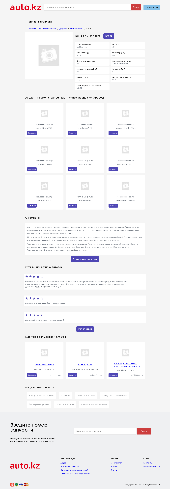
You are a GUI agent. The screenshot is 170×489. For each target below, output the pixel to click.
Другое (63, 29)
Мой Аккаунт (116, 463)
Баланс (114, 466)
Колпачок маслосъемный (94, 405)
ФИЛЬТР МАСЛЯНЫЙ (44, 364)
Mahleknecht (77, 29)
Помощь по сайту (151, 466)
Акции (63, 463)
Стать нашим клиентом (85, 259)
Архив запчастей (47, 29)
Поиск (136, 7)
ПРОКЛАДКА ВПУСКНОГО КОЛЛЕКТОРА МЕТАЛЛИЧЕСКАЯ (126, 365)
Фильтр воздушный (39, 405)
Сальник (65, 396)
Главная (32, 29)
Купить (108, 36)
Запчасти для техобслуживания (75, 473)
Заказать (32, 133)
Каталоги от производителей (74, 470)
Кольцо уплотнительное (41, 396)
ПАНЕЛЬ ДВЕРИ (85, 364)
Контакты (147, 463)
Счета (114, 470)
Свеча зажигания (86, 396)
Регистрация (151, 7)
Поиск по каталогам (69, 466)
